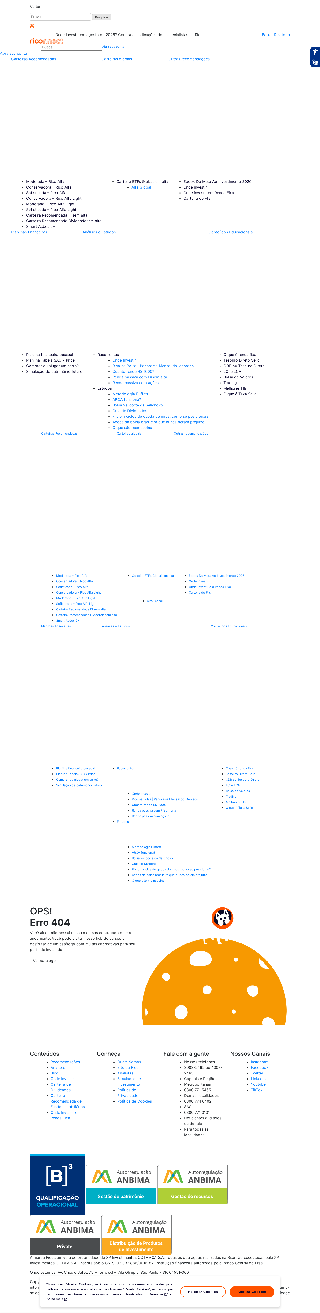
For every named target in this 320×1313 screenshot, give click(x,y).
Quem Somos (129, 1061)
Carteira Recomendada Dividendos (63, 220)
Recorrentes (108, 354)
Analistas (125, 1073)
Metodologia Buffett (130, 394)
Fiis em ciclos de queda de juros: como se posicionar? (160, 416)
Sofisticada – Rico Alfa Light (51, 209)
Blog (55, 1073)
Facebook (259, 1067)
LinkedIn (258, 1078)
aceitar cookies (252, 1292)
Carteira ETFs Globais (142, 181)
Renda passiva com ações (135, 382)
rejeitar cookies (203, 1292)
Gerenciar (156, 1294)
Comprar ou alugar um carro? (52, 365)
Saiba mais (55, 1299)
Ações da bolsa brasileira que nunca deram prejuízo (158, 422)
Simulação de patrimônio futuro (54, 371)
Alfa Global (141, 187)
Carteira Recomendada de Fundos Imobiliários (68, 1101)
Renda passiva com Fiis (139, 377)
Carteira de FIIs (197, 198)
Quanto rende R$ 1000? (133, 371)
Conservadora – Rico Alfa (48, 187)
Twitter (257, 1073)
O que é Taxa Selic (240, 394)
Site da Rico (128, 1067)
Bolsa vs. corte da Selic (137, 405)
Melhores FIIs (235, 388)
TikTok (257, 1090)
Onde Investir (124, 360)
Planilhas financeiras (29, 232)
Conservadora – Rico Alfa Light (54, 198)
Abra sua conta (113, 46)
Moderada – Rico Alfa (45, 181)
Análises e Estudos (99, 232)
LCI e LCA (232, 371)
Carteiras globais (116, 59)
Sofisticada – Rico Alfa (46, 192)
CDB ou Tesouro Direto (244, 365)
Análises (58, 1067)
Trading (230, 382)
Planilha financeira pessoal (49, 354)
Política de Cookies (134, 1101)
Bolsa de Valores (238, 377)
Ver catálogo (44, 960)
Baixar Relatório (276, 34)
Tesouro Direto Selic (241, 360)
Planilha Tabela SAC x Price (50, 360)
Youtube (258, 1084)
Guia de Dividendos (129, 410)
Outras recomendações (189, 59)
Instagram (259, 1061)
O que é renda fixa (239, 354)
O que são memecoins (132, 427)
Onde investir (195, 187)
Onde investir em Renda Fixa (208, 192)
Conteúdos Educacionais (230, 232)
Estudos (104, 388)
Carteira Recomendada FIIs (56, 215)
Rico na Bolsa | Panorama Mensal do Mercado (153, 365)
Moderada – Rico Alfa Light (50, 204)
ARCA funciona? (126, 399)
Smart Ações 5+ (40, 226)
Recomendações (65, 1061)
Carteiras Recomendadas (33, 59)
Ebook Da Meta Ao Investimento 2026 (217, 181)
